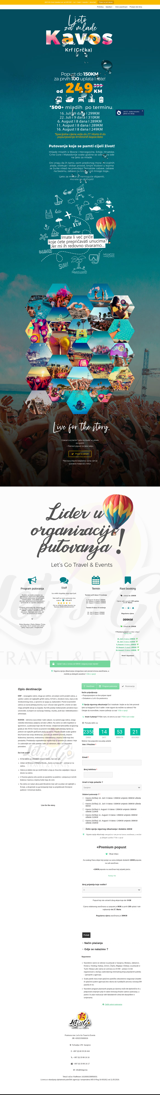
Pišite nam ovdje (127, 717)
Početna (100, 7)
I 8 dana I (126, 644)
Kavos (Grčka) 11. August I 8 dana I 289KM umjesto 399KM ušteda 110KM (111, 816)
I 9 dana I (126, 639)
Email (85, 757)
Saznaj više (111, 875)
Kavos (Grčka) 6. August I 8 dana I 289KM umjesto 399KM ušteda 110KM (111, 810)
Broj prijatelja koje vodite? (94, 884)
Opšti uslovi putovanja (113, 1004)
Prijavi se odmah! (82, 454)
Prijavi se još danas (106, 2)
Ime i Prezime (89, 744)
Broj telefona (90, 769)
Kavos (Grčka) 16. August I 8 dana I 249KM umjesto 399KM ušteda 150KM (111, 822)
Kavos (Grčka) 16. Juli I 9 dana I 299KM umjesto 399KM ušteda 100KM (113, 799)
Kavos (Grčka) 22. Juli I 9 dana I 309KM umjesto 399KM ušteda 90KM (113, 805)
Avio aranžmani (121, 7)
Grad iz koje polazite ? (92, 782)
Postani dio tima (136, 7)
